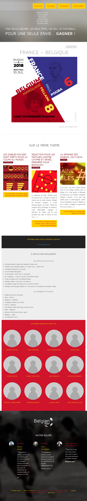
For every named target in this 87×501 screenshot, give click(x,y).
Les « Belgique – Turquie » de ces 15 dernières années (21, 276)
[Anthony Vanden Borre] (12, 391)
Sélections (36, 167)
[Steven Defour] (12, 365)
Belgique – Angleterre (11, 300)
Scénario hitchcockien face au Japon (16, 312)
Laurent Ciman (54, 402)
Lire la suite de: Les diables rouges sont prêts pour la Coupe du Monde (17, 194)
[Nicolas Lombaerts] (75, 365)
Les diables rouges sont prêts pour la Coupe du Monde (15, 157)
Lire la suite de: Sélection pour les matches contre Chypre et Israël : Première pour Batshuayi (45, 223)
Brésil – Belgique (10, 309)
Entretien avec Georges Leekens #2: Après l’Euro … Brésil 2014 (24, 266)
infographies (8, 162)
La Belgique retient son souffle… (15, 302)
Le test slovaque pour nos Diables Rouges (18, 279)
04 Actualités (79, 6)
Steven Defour (12, 376)
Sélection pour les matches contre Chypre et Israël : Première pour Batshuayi (43, 159)
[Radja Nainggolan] (54, 338)
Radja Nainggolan (54, 350)
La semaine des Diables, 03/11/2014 (71, 155)
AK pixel (58, 492)
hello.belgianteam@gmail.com (35, 492)
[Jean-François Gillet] (75, 391)
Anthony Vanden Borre (12, 402)
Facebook (39, 490)
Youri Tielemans (33, 350)
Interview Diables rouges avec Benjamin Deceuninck (21, 264)
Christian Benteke (33, 402)
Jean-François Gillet (74, 402)
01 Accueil (38, 6)
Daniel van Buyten (33, 376)
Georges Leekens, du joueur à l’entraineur (18, 281)
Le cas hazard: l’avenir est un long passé (17, 274)
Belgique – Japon (10, 314)
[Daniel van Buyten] (33, 365)
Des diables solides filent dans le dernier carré (19, 307)
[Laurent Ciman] (54, 391)
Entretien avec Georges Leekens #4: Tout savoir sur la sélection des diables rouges (30, 286)
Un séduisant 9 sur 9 (11, 317)
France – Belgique (10, 305)
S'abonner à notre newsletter (59, 490)
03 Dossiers (64, 6)
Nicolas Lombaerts (75, 376)
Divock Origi (75, 350)
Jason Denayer (54, 376)
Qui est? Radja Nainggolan (13, 271)
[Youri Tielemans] (33, 338)
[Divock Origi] (75, 338)
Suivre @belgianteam (43, 244)
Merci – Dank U (9, 297)
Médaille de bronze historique (14, 295)
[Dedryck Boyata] (12, 338)
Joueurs (63, 159)
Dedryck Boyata (12, 350)
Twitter (45, 490)
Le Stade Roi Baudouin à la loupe (15, 269)
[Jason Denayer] (54, 365)
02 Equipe (51, 6)
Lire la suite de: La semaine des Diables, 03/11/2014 (74, 212)
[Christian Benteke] (33, 391)
